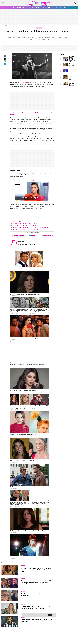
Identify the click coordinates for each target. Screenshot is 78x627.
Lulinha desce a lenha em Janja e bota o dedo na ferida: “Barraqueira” (72, 83)
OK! (50, 614)
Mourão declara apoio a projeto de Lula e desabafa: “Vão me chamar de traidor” (72, 59)
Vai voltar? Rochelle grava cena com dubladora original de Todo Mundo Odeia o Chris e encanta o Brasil (37, 570)
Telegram (33, 235)
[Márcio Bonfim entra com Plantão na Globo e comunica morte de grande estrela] (65, 71)
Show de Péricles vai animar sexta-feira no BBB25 (24, 225)
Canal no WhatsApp (19, 235)
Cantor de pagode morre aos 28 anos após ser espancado (26, 223)
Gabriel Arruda (36, 42)
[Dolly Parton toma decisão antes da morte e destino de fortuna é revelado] (65, 78)
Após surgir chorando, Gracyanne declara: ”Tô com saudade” (27, 229)
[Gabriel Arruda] (31, 42)
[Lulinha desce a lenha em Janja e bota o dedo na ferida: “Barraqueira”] (65, 85)
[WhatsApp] (5, 61)
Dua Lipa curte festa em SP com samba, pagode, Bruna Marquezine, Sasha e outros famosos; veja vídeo (32, 220)
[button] (68, 3)
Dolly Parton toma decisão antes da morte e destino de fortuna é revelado (72, 77)
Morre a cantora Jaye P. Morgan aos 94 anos (72, 64)
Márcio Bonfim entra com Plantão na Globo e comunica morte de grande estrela (72, 70)
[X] (5, 58)
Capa (2, 25)
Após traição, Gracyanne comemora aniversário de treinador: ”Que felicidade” (30, 227)
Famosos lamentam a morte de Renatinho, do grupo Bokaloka (26, 180)
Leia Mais (46, 614)
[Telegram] (5, 64)
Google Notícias (48, 235)
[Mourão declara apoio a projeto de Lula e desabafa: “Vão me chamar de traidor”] (65, 60)
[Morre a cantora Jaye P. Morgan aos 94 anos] (65, 66)
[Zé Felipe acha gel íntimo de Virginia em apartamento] (9, 595)
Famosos (5, 25)
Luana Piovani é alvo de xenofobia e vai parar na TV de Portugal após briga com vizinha (36, 607)
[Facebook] (5, 56)
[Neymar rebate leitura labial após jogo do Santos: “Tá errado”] (9, 621)
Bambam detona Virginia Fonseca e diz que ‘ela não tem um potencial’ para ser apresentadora (37, 582)
